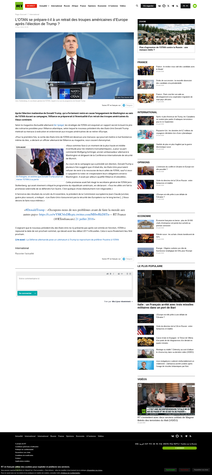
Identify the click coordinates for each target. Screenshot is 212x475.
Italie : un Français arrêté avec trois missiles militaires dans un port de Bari (165, 306)
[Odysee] (164, 6)
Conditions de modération (24, 455)
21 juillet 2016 (84, 219)
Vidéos (123, 6)
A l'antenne (113, 6)
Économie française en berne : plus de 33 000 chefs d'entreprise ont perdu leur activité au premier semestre (174, 223)
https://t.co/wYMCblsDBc (55, 214)
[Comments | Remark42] (74, 288)
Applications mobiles (22, 461)
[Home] (19, 6)
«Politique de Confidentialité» (70, 473)
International (56, 6)
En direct (31, 6)
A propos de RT (20, 444)
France (83, 6)
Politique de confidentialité (24, 449)
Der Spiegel (59, 125)
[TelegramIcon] (173, 6)
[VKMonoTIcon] (159, 6)
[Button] (195, 6)
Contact (18, 458)
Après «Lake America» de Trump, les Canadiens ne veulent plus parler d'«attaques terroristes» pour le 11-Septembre (175, 119)
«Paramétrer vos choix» (94, 470)
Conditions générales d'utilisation (26, 447)
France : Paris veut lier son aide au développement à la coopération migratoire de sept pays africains (174, 96)
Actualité (43, 6)
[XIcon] (168, 6)
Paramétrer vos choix (22, 452)
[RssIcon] (177, 6)
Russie (67, 6)
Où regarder (148, 6)
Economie (102, 6)
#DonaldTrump (35, 210)
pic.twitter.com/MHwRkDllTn (90, 214)
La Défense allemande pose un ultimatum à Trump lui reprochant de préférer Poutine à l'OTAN (67, 239)
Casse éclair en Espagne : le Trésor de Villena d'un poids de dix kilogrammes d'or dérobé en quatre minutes (174, 340)
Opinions (92, 6)
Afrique (75, 6)
